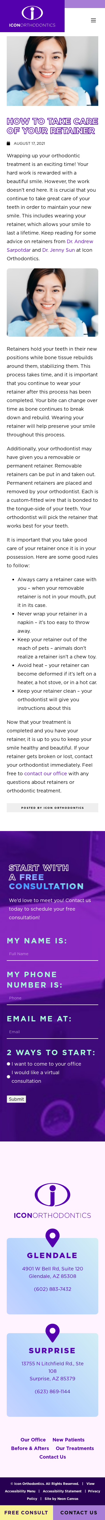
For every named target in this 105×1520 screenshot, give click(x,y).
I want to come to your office (46, 1064)
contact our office (45, 773)
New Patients (68, 1439)
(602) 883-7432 (52, 1289)
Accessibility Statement (62, 1491)
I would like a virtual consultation (36, 1076)
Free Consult (26, 1512)
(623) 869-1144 (52, 1391)
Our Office (33, 1439)
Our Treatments (75, 1448)
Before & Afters (30, 1448)
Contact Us (52, 1457)
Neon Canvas (67, 1498)
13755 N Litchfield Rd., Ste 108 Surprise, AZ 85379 (53, 1371)
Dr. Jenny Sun (58, 250)
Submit (16, 1099)
